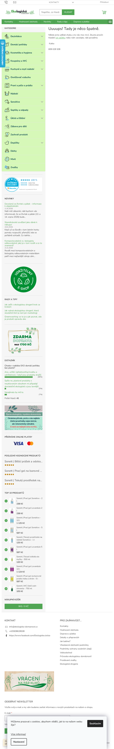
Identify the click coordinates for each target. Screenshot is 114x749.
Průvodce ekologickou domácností (75, 656)
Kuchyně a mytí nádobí (22, 69)
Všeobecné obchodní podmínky (74, 645)
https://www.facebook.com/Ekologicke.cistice (29, 635)
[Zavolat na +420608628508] (9, 2)
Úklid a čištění (18, 118)
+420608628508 (16, 631)
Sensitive (15, 101)
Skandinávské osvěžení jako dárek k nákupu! (21, 223)
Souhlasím (95, 723)
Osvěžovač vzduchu (21, 77)
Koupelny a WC (19, 60)
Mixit (13, 159)
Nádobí (14, 93)
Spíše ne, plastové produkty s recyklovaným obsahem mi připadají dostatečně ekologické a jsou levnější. (22, 383)
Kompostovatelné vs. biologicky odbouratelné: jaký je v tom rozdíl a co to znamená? (23, 243)
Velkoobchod (66, 652)
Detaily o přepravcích (69, 637)
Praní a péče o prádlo (22, 85)
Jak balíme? (65, 641)
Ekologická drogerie (69, 664)
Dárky (14, 150)
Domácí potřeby (19, 44)
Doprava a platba (68, 633)
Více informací (18, 734)
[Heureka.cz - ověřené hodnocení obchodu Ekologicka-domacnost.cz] (23, 184)
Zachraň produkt (19, 134)
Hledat (68, 12)
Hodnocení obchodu (69, 630)
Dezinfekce (16, 36)
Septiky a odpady (19, 110)
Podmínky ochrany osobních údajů (76, 648)
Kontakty (54, 2)
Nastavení (18, 741)
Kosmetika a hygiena (21, 52)
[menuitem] (9, 21)
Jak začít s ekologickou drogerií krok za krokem (22, 305)
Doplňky (15, 142)
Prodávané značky (68, 660)
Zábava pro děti (19, 126)
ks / (23, 606)
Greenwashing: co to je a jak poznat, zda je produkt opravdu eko (23, 318)
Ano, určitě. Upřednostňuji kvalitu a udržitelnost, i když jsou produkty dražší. (23, 373)
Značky (14, 167)
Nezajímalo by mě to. (14, 392)
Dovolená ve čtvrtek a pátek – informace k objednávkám (23, 205)
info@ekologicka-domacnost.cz (23, 626)
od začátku (60, 37)
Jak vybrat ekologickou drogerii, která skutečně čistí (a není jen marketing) (22, 311)
